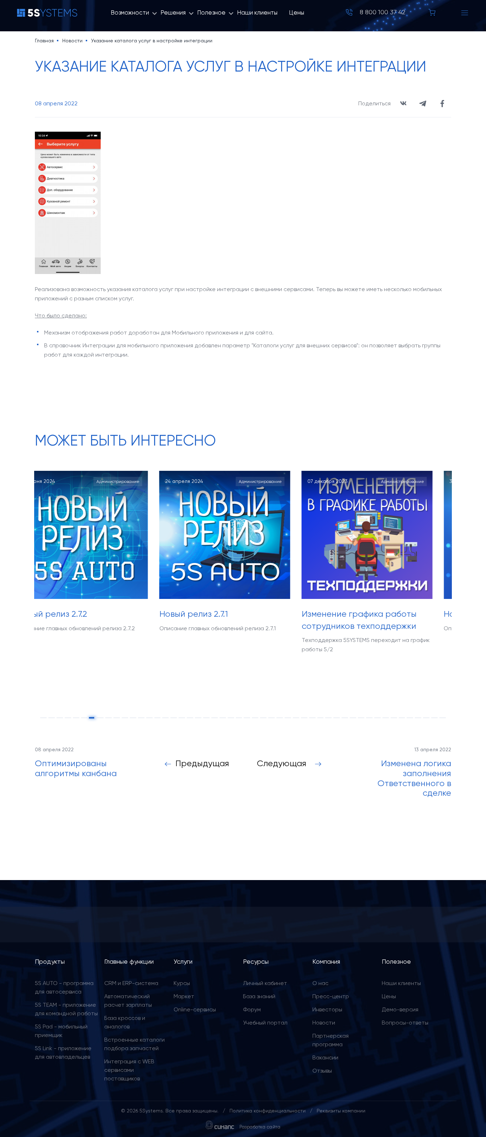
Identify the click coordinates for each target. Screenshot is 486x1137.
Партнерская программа (330, 1040)
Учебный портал (265, 1022)
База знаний (259, 996)
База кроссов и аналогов (124, 1022)
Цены (296, 12)
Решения (173, 12)
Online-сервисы (195, 1009)
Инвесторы (327, 1009)
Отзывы (322, 1070)
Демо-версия (400, 1009)
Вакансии (325, 1057)
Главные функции (129, 961)
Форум (252, 1009)
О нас (320, 983)
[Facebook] (442, 103)
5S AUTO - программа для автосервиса (64, 987)
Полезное (211, 12)
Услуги (183, 961)
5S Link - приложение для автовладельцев (63, 1052)
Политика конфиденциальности (267, 1111)
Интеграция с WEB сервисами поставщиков (129, 1070)
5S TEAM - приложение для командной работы (66, 1009)
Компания (326, 961)
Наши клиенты (257, 12)
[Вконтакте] (403, 103)
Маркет (184, 996)
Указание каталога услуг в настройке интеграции (151, 40)
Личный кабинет (265, 983)
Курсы (182, 983)
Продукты (50, 961)
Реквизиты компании (341, 1111)
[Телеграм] (423, 103)
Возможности (130, 12)
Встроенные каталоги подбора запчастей (134, 1044)
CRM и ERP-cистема (131, 983)
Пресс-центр (330, 996)
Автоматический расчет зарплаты (128, 1000)
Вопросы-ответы (405, 1022)
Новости (72, 40)
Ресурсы (256, 961)
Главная (44, 40)
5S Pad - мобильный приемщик (61, 1030)
